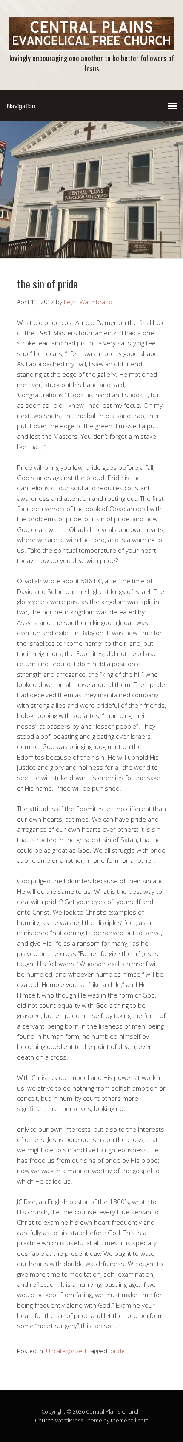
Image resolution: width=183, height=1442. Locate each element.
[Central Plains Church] (91, 44)
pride (117, 1351)
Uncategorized (66, 1351)
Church (44, 1420)
